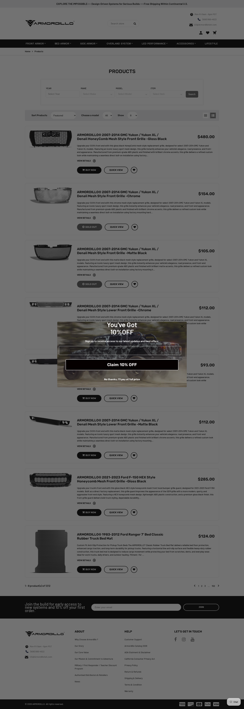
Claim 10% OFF (122, 364)
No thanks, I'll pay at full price (122, 379)
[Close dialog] (182, 326)
